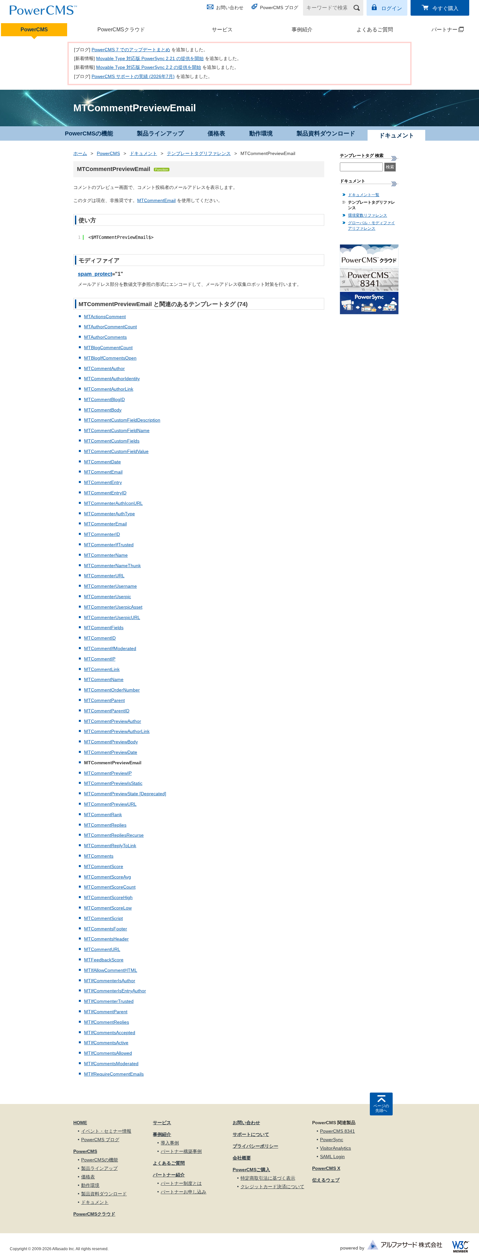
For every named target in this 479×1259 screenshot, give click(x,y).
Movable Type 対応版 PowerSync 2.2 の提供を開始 (148, 67)
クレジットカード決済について (272, 1186)
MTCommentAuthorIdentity (112, 378)
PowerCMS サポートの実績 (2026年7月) (133, 76)
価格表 (216, 133)
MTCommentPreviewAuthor (112, 721)
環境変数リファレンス (367, 215)
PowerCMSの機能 (89, 133)
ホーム (80, 153)
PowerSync (331, 1139)
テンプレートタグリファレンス (199, 153)
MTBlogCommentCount (108, 347)
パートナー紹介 (169, 1174)
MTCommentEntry (103, 482)
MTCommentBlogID (104, 399)
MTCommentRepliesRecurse (114, 835)
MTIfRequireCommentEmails (114, 1074)
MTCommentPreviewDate (110, 752)
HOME (80, 1122)
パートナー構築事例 (181, 1151)
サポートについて (251, 1134)
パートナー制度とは (181, 1183)
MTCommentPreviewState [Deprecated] (125, 793)
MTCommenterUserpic (107, 596)
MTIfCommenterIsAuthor (109, 980)
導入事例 (170, 1142)
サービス (222, 29)
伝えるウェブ (326, 1180)
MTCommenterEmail (105, 523)
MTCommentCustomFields (111, 440)
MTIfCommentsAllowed (108, 1053)
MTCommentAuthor (104, 368)
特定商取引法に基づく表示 (267, 1178)
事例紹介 (302, 29)
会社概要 (242, 1157)
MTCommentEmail (156, 200)
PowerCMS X (326, 1168)
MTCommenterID (102, 534)
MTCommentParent (104, 700)
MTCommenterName (106, 555)
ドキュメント (143, 153)
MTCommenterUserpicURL (112, 617)
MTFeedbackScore (103, 959)
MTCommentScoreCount (110, 887)
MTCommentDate (102, 461)
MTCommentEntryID (105, 492)
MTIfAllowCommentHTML (110, 970)
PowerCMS (34, 29)
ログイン (391, 8)
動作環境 (261, 133)
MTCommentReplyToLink (110, 845)
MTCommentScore (103, 866)
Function (161, 169)
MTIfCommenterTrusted (109, 1001)
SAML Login (332, 1156)
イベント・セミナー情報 (106, 1131)
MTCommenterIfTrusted (109, 544)
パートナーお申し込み (183, 1191)
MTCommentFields (103, 627)
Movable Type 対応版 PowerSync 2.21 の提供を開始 (150, 58)
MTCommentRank (103, 814)
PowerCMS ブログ (279, 7)
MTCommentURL (102, 949)
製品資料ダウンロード (326, 133)
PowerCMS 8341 (337, 1131)
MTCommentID (100, 638)
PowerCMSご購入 (251, 1169)
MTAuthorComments (105, 337)
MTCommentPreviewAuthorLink (117, 731)
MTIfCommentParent (105, 1011)
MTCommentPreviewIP (108, 773)
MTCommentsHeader (106, 938)
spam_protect (95, 274)
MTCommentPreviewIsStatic (113, 783)
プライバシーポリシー (255, 1146)
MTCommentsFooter (105, 928)
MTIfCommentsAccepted (109, 1032)
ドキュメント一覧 (363, 195)
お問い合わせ (229, 7)
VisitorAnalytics (335, 1148)
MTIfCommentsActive (106, 1042)
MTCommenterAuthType (109, 513)
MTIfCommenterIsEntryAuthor (115, 990)
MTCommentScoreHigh (108, 897)
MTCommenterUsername (110, 586)
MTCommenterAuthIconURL (113, 503)
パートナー (436, 29)
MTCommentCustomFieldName (117, 430)
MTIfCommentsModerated (111, 1063)
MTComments (98, 856)
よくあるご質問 (374, 29)
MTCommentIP (99, 658)
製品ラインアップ (160, 133)
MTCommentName (103, 679)
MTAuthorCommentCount (110, 326)
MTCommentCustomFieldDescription (122, 420)
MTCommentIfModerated (110, 648)
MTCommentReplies (105, 825)
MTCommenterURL (104, 575)
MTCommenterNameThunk (112, 565)
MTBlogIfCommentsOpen (110, 358)
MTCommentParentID (106, 710)
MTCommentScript (103, 918)
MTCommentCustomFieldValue (116, 451)
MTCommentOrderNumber (112, 689)
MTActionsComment (105, 316)
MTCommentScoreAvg (107, 876)
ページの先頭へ (381, 1108)
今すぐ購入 (445, 8)
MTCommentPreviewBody (111, 741)
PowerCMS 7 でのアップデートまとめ (131, 49)
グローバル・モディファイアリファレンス (371, 226)
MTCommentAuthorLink (108, 389)
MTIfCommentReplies (106, 1022)
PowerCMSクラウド (121, 29)
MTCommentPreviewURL (110, 804)
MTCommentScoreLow (108, 907)
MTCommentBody (103, 409)
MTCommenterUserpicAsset (113, 607)
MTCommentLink (102, 669)
